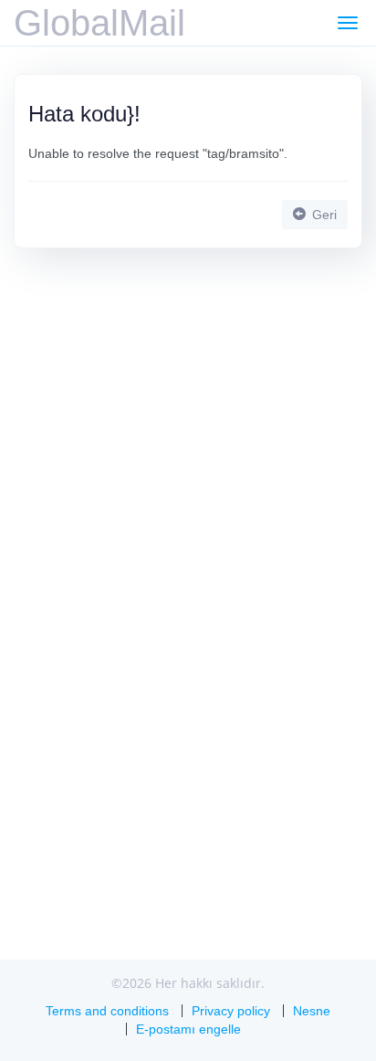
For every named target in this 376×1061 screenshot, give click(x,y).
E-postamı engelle (188, 1029)
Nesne (311, 1010)
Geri (322, 214)
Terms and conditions (107, 1010)
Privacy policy (231, 1010)
